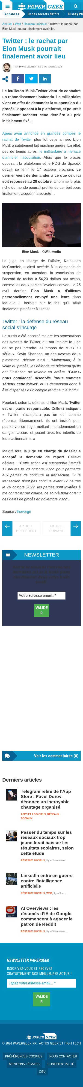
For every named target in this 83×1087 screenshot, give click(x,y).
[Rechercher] (76, 6)
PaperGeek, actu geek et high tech (41, 5)
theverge (24, 512)
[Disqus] (41, 693)
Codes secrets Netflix (43, 14)
